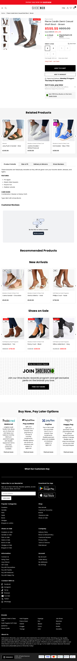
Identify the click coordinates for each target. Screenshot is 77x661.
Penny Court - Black (34, 344)
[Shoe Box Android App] (46, 489)
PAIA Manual (42, 545)
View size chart (63, 58)
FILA (39, 621)
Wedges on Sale (6, 545)
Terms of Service (44, 543)
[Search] (5, 8)
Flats (2, 513)
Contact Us (5, 557)
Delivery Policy (43, 532)
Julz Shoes (59, 618)
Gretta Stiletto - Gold (35, 295)
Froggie (22, 626)
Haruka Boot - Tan (8, 344)
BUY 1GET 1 (55, 124)
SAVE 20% (31, 319)
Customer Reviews (44, 537)
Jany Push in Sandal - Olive (11, 146)
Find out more (8, 452)
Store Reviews (58, 164)
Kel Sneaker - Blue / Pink (61, 146)
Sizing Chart (5, 559)
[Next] (39, 33)
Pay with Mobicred (7, 572)
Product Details (10, 164)
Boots (3, 518)
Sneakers (4, 507)
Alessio (40, 624)
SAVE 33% (37, 19)
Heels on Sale (5, 540)
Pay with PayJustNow (8, 567)
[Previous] (12, 33)
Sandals (3, 510)
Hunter (58, 624)
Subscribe (6, 498)
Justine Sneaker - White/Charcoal (34, 147)
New (36, 22)
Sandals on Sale (6, 535)
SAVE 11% (6, 319)
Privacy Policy (42, 540)
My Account (42, 557)
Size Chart (72, 43)
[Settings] (67, 8)
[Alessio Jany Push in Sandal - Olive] (13, 130)
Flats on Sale (5, 537)
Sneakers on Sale (6, 532)
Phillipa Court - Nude (60, 295)
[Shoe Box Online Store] (38, 8)
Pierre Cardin (49, 19)
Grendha (59, 629)
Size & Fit (24, 164)
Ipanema (4, 626)
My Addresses (42, 562)
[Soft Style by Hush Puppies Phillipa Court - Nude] (64, 280)
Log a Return (5, 562)
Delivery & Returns (41, 164)
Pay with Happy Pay (7, 575)
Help (63, 8)
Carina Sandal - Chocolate (11, 295)
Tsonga (22, 629)
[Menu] (2, 8)
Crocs (40, 626)
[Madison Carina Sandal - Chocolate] (13, 280)
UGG (39, 629)
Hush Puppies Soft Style (9, 623)
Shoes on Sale (43, 518)
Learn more (53, 96)
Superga (40, 618)
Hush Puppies (24, 618)
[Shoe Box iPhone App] (46, 496)
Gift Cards (4, 565)
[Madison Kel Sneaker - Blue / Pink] (64, 130)
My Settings (42, 565)
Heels (3, 515)
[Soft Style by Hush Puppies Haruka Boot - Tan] (13, 328)
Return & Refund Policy (45, 535)
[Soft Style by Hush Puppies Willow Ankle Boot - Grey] (64, 328)
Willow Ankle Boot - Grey (61, 344)
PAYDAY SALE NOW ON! (38, 2)
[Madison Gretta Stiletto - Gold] (38, 280)
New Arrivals (42, 507)
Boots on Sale (5, 543)
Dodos (58, 626)
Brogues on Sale (6, 548)
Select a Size (60, 44)
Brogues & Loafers (7, 523)
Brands (40, 513)
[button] (74, 8)
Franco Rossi (24, 621)
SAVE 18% (56, 319)
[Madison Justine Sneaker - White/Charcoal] (38, 130)
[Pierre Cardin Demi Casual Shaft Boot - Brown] (5, 21)
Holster (22, 624)
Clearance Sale (43, 515)
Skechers (59, 621)
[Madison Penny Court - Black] (38, 328)
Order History (42, 559)
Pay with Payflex (6, 570)
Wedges (4, 520)
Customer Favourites (45, 510)
